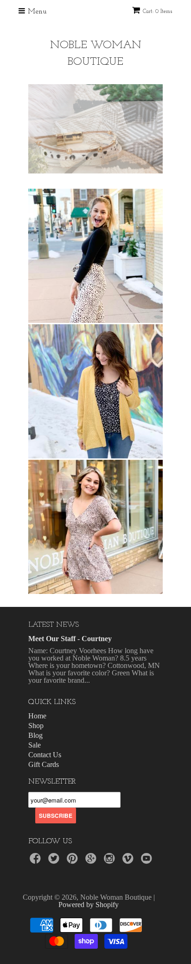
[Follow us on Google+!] (92, 861)
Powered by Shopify (88, 904)
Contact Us (44, 755)
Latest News (53, 625)
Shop (36, 725)
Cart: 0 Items (157, 11)
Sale (34, 745)
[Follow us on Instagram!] (111, 861)
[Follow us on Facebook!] (37, 861)
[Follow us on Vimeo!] (129, 861)
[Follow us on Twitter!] (55, 861)
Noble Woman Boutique (95, 54)
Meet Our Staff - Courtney (70, 639)
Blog (35, 735)
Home (37, 716)
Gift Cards (43, 764)
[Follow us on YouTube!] (148, 861)
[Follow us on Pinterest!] (74, 861)
